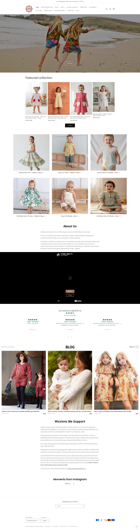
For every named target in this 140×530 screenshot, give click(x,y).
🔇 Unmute (70, 295)
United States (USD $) (32, 520)
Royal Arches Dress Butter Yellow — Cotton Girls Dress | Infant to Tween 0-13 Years (58, 117)
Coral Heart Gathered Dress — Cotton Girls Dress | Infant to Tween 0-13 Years (80, 117)
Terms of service (63, 526)
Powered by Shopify (39, 526)
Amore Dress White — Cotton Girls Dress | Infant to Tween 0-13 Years (102, 114)
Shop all (70, 63)
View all (70, 125)
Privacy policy (55, 526)
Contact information (73, 526)
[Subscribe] (83, 506)
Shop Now (70, 291)
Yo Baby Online (32, 526)
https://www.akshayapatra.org (77, 468)
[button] (57, 7)
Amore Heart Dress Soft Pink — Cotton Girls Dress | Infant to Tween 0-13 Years (35, 117)
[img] (70, 313)
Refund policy (48, 526)
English (44, 520)
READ (44, 413)
